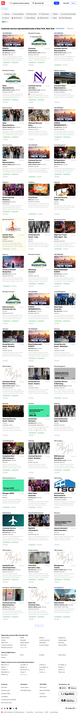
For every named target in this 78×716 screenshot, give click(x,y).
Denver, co (61, 669)
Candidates (4, 696)
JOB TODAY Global (25, 690)
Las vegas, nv (24, 664)
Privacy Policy (29, 712)
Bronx (22, 655)
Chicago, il (42, 664)
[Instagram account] (4, 708)
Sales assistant (5, 637)
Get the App (43, 687)
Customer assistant (6, 645)
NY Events (31, 70)
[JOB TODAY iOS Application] (63, 687)
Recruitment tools (6, 702)
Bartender (23, 640)
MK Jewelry (57, 513)
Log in (73, 3)
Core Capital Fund (58, 587)
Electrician (61, 642)
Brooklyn (41, 655)
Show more (23, 647)
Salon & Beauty (30, 18)
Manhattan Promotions (34, 33)
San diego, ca (62, 664)
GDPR (46, 712)
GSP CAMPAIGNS (7, 33)
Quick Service (18, 18)
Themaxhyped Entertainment (35, 513)
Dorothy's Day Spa (33, 550)
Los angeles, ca (43, 667)
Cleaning (7, 14)
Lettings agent (62, 640)
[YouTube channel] (10, 708)
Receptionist (62, 637)
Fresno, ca (42, 672)
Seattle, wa (23, 667)
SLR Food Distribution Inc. (9, 478)
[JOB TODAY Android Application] (72, 687)
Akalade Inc (6, 182)
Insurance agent (44, 645)
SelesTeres (31, 107)
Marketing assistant (6, 647)
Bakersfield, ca (5, 672)
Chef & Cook (45, 14)
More (3, 21)
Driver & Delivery (19, 14)
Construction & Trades (68, 14)
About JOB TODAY (45, 690)
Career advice (24, 687)
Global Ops (57, 182)
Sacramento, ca (24, 669)
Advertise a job (5, 690)
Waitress (41, 637)
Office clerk (4, 642)
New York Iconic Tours (8, 219)
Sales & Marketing (66, 18)
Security (6, 18)
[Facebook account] (7, 708)
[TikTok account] (2, 708)
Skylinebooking (7, 513)
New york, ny (5, 664)
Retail (54, 18)
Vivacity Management (59, 145)
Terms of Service (39, 712)
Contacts (42, 693)
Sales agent (42, 642)
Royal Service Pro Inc (59, 70)
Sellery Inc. (5, 254)
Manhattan (4, 655)
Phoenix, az (4, 674)
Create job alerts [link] (60, 28)
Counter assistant (44, 640)
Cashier (3, 640)
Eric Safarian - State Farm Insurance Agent (12, 588)
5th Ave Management (59, 366)
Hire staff (66, 3)
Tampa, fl (23, 672)
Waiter (22, 637)
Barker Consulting (7, 107)
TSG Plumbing (57, 478)
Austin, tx (42, 669)
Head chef (23, 645)
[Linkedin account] (16, 708)
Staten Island (62, 655)
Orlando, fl (61, 667)
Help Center (43, 696)
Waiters (55, 14)
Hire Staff (4, 687)
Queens (3, 657)
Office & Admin (44, 18)
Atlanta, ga (61, 672)
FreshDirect (31, 182)
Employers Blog (5, 693)
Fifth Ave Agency (7, 366)
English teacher (24, 642)
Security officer (62, 645)
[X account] (13, 708)
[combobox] (21, 3)
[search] (56, 3)
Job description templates (8, 699)
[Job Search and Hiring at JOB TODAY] (3, 3)
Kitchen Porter (32, 14)
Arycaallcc (31, 403)
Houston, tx (4, 669)
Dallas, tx (3, 667)
